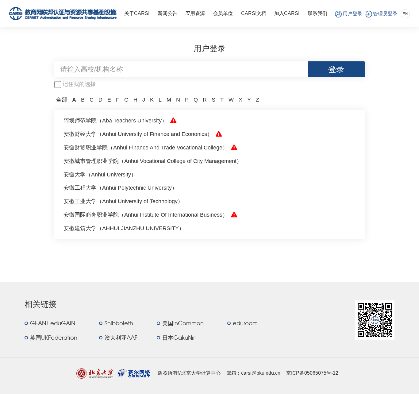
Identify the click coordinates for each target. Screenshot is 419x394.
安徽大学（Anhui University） (99, 175)
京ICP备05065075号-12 (312, 373)
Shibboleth (119, 323)
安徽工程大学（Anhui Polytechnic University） (120, 188)
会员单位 (223, 13)
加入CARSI (286, 13)
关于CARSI (136, 13)
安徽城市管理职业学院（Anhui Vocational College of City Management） (152, 161)
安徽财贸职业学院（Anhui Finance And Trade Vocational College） (145, 148)
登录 (336, 69)
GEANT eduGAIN (52, 323)
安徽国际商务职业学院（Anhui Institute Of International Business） (145, 215)
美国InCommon (183, 323)
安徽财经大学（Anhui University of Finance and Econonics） (138, 134)
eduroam (245, 323)
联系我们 (317, 13)
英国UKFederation (53, 338)
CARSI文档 (253, 13)
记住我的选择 (79, 84)
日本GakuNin (179, 338)
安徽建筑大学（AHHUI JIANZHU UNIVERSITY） (123, 228)
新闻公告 (167, 13)
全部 (61, 100)
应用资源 (195, 13)
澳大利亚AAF (121, 338)
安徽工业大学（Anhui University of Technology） (123, 201)
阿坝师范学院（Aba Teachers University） (115, 121)
